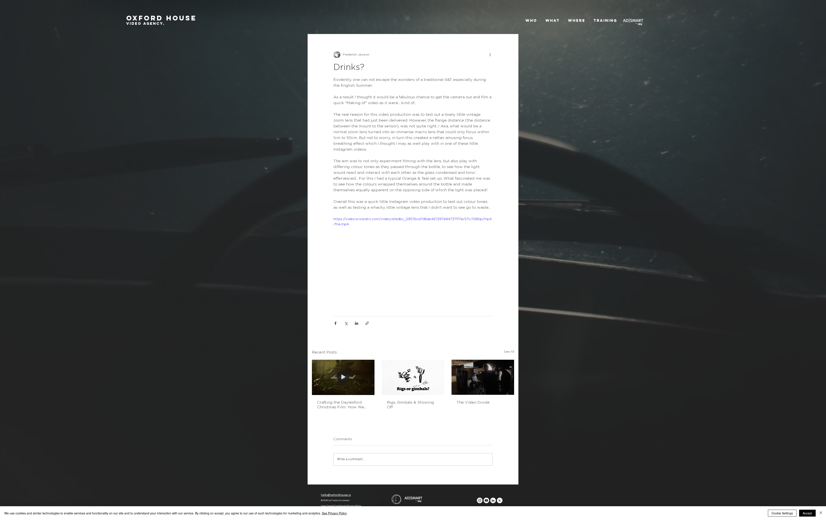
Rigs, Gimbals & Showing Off (410, 405)
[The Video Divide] (483, 377)
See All (509, 351)
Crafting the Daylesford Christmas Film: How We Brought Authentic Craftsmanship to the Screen (340, 405)
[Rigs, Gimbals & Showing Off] (413, 377)
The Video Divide (473, 402)
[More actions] (490, 54)
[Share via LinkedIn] (356, 323)
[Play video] (413, 261)
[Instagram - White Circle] (479, 504)
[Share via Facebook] (335, 323)
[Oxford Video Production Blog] (499, 504)
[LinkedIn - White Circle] (493, 504)
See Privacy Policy (334, 513)
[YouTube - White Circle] (486, 504)
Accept (807, 513)
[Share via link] (367, 323)
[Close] (820, 513)
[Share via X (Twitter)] (346, 323)
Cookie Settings (782, 513)
